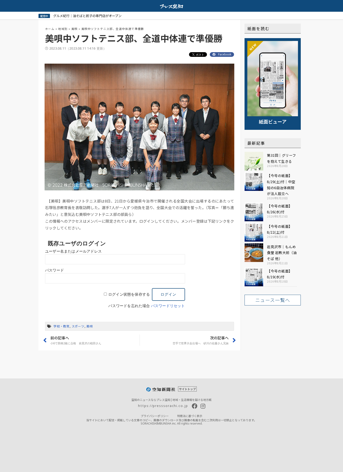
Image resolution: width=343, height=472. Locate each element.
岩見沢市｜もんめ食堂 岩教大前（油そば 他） (282, 252)
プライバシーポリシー (155, 416)
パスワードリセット (168, 306)
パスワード (54, 270)
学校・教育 (61, 326)
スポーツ (78, 326)
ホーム (49, 29)
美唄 (74, 29)
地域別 (62, 29)
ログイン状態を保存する (129, 294)
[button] (273, 300)
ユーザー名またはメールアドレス (73, 251)
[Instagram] (203, 406)
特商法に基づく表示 (189, 416)
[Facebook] (194, 406)
